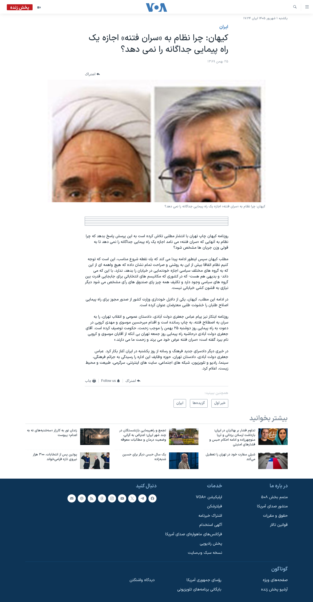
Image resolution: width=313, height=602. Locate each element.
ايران (223, 27)
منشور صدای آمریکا (272, 507)
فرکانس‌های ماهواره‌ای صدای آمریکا (193, 534)
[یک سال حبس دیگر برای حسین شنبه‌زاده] (183, 460)
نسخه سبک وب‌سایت (205, 553)
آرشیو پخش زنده (274, 590)
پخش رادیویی (211, 544)
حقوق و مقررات (275, 516)
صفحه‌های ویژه (275, 580)
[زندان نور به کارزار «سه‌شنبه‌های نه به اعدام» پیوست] (94, 436)
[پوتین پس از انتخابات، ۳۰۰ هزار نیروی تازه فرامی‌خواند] (94, 460)
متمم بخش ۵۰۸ (274, 497)
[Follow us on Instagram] (112, 498)
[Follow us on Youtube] (122, 498)
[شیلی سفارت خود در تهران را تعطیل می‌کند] (273, 460)
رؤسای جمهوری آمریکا (204, 580)
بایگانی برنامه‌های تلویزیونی (199, 590)
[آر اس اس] (92, 498)
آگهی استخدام (210, 525)
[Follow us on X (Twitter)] (132, 498)
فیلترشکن (214, 507)
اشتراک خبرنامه (210, 516)
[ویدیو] (39, 7)
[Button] (92, 74)
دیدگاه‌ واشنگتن (142, 580)
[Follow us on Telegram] (142, 498)
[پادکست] (82, 498)
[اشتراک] (71, 498)
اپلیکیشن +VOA (209, 497)
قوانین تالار (279, 525)
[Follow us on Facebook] (152, 498)
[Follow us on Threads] (102, 498)
